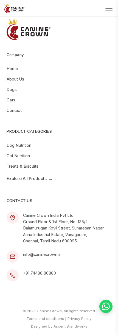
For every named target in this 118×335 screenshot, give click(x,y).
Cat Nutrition (18, 155)
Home (12, 68)
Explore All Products (30, 178)
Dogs (12, 89)
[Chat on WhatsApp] (106, 306)
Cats (11, 100)
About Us (15, 79)
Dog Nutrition (19, 145)
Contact (14, 110)
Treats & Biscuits (22, 166)
